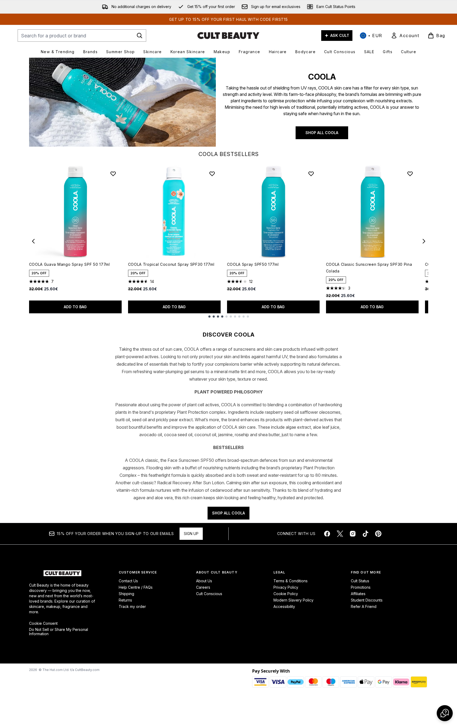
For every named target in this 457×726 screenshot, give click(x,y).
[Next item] (424, 241)
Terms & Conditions (290, 581)
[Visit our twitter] (339, 533)
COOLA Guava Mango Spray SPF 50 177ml (69, 264)
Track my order (132, 606)
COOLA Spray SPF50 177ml (253, 264)
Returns (125, 600)
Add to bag (75, 307)
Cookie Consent (43, 623)
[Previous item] (33, 241)
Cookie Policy (285, 593)
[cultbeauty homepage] (228, 35)
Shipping (126, 593)
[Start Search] (139, 35)
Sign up (191, 533)
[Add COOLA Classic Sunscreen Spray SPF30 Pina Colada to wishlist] (410, 173)
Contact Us (128, 581)
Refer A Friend (363, 606)
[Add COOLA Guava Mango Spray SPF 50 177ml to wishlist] (113, 173)
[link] (405, 35)
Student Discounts (367, 600)
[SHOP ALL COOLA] (122, 102)
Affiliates (358, 593)
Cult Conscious (209, 593)
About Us (204, 581)
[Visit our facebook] (327, 533)
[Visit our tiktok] (365, 533)
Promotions (361, 587)
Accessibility (284, 606)
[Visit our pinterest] (378, 533)
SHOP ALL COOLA (321, 132)
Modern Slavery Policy (293, 600)
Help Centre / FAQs (136, 587)
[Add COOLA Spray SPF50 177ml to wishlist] (311, 173)
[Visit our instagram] (352, 533)
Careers (203, 587)
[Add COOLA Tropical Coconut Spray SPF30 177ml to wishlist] (212, 173)
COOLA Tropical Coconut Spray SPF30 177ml (171, 264)
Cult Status (360, 581)
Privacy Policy (285, 587)
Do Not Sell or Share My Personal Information (58, 631)
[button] (444, 713)
